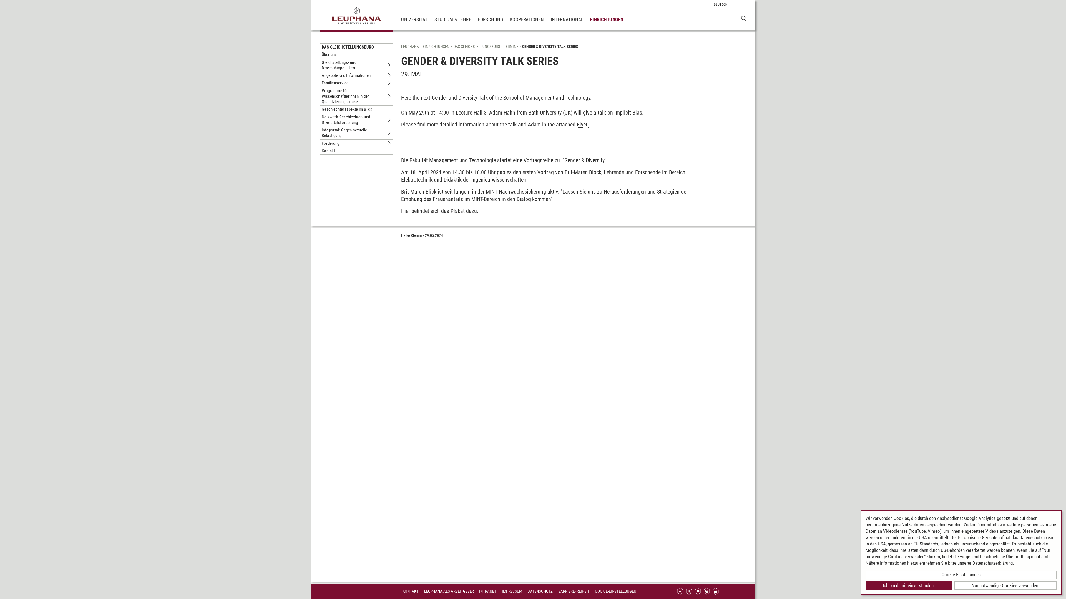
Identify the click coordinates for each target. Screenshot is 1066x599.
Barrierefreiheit (574, 591)
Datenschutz (540, 591)
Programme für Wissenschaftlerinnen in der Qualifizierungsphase (345, 96)
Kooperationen (527, 19)
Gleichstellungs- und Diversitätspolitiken (339, 65)
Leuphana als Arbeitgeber (449, 591)
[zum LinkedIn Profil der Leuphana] (715, 591)
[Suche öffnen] (743, 18)
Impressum (512, 591)
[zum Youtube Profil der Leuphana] (698, 591)
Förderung (331, 143)
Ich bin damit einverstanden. (909, 585)
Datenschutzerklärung (992, 563)
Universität (414, 19)
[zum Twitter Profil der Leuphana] (689, 591)
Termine (511, 46)
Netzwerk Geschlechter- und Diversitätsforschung (346, 120)
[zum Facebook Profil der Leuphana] (680, 591)
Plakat (457, 211)
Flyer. (583, 124)
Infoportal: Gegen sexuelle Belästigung (344, 133)
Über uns (329, 54)
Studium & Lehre (452, 19)
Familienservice (335, 82)
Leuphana (410, 46)
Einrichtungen (606, 19)
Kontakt (328, 150)
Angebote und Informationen (346, 75)
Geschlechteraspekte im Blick (347, 109)
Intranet (487, 591)
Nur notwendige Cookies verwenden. (1005, 585)
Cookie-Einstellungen (615, 591)
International (567, 19)
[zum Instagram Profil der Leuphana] (706, 591)
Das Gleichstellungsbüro (348, 47)
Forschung (490, 19)
